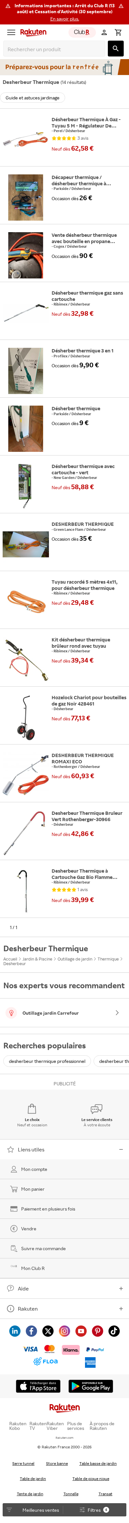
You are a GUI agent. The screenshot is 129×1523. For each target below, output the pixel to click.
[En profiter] (64, 67)
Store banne (57, 1463)
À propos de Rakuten (102, 1426)
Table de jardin (33, 1478)
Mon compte (34, 1169)
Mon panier (33, 1189)
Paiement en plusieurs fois (48, 1209)
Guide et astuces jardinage (33, 97)
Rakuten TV (38, 1426)
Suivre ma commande (43, 1248)
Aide (23, 1288)
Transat (105, 1493)
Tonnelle (71, 1493)
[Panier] (118, 32)
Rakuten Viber (55, 1426)
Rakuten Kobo (17, 1426)
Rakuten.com (64, 1437)
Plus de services (75, 1426)
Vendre (28, 1228)
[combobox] (55, 49)
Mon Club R (33, 1268)
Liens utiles (31, 1149)
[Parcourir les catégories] (11, 32)
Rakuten (28, 1308)
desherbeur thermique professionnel (47, 1061)
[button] (64, 12)
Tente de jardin (30, 1493)
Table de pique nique (90, 1478)
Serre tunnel (23, 1463)
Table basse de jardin (98, 1463)
